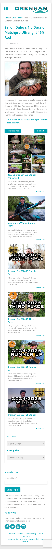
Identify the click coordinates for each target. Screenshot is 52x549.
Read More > (40, 191)
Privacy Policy (31, 533)
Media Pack (27, 536)
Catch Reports (17, 18)
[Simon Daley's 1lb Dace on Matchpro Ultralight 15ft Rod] (27, 78)
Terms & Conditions (16, 533)
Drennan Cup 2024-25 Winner (22, 415)
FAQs (41, 533)
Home (7, 18)
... (30, 188)
